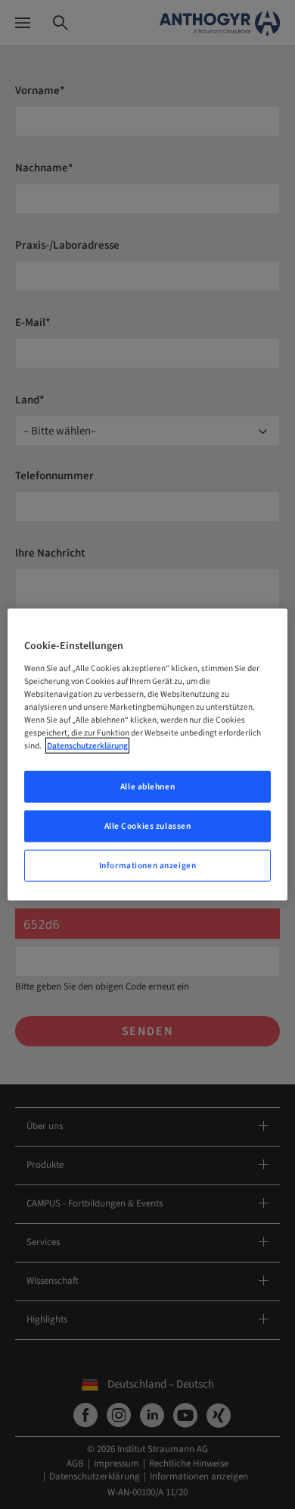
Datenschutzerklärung (87, 745)
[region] (148, 755)
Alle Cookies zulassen (147, 826)
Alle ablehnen (147, 786)
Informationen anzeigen (148, 864)
